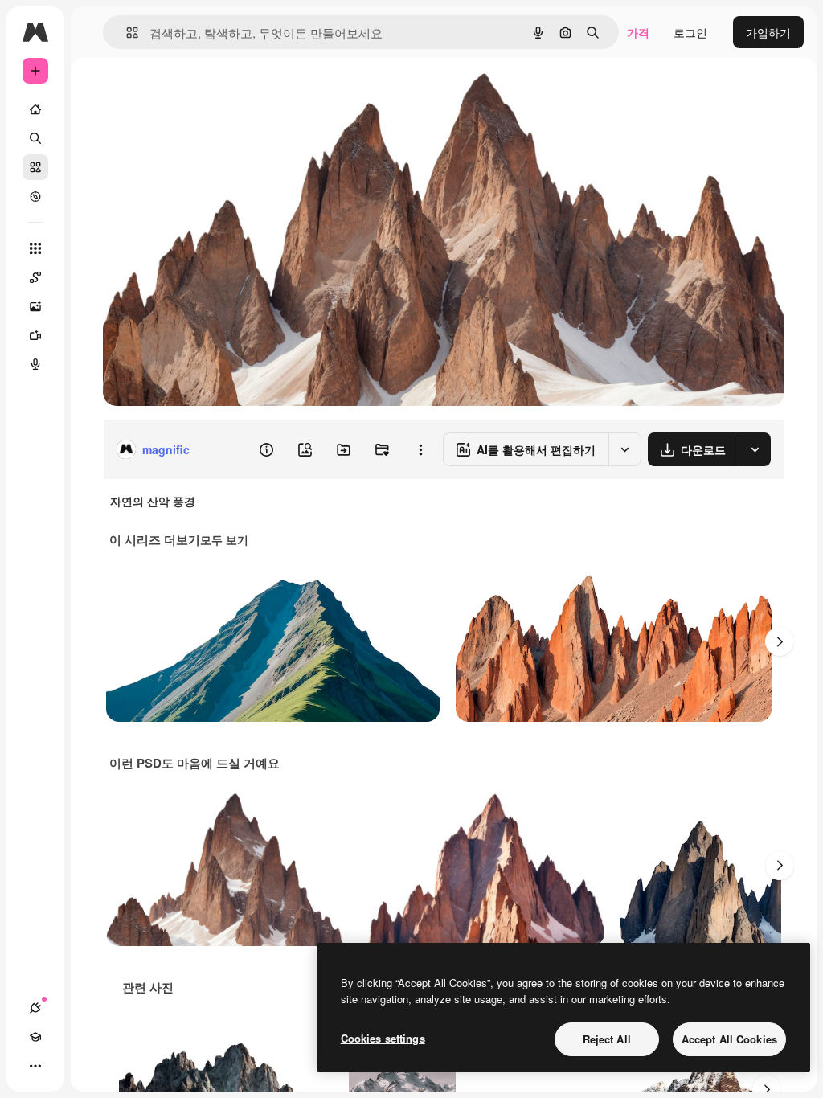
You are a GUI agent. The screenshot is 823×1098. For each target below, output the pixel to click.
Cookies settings (383, 1038)
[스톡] (35, 167)
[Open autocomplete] (126, 33)
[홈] (35, 109)
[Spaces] (35, 277)
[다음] (779, 641)
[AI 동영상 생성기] (35, 335)
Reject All (607, 1039)
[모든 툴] (35, 248)
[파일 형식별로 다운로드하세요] (755, 449)
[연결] (35, 1008)
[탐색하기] (35, 196)
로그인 (690, 32)
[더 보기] (35, 1066)
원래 (195, 94)
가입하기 (768, 32)
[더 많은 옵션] (420, 449)
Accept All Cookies (729, 1039)
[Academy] (35, 1037)
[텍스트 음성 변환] (35, 364)
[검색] (35, 138)
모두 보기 (224, 539)
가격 (638, 32)
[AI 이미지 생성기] (35, 306)
